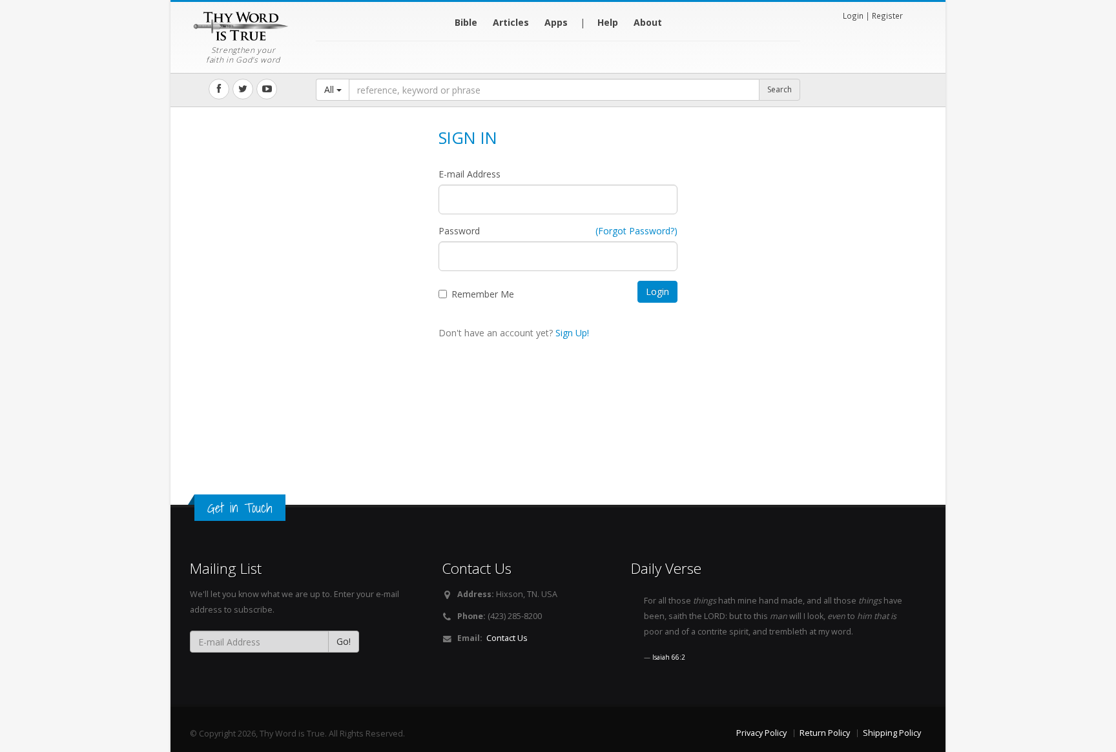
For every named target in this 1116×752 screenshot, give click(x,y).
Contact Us (507, 638)
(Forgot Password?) (636, 231)
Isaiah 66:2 (668, 657)
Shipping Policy (892, 732)
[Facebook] (219, 89)
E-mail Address (470, 174)
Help (607, 22)
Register (887, 15)
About (648, 22)
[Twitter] (243, 89)
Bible (466, 22)
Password (459, 231)
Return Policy (825, 732)
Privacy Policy (761, 732)
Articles (511, 22)
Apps (556, 22)
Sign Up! (572, 333)
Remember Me (482, 294)
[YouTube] (266, 89)
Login (853, 15)
